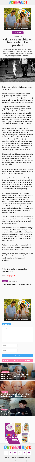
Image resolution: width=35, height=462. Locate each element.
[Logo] (18, 2)
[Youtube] (29, 453)
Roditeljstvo (5, 392)
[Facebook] (14, 294)
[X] (18, 294)
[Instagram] (10, 453)
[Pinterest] (22, 294)
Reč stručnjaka (17, 32)
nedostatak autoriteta (9, 284)
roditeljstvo (6, 288)
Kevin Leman (13, 281)
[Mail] (15, 453)
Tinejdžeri (4, 409)
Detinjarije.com (11, 276)
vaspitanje (16, 288)
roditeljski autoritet (25, 284)
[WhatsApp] (26, 294)
